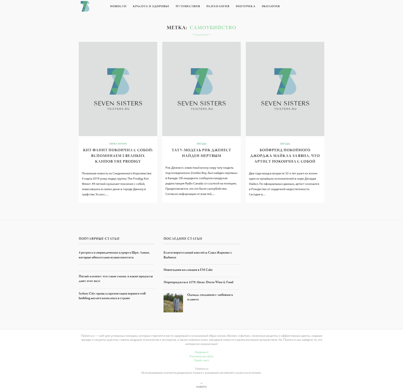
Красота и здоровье (151, 6)
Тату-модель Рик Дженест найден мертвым (201, 153)
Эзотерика (245, 6)
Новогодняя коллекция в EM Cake (188, 270)
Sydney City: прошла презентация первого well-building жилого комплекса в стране (113, 296)
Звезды (201, 143)
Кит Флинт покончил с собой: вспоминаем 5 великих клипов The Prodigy (118, 156)
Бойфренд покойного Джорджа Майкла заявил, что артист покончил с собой (285, 156)
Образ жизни (118, 143)
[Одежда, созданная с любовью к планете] (173, 295)
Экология (271, 6)
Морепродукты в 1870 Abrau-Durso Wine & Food (198, 282)
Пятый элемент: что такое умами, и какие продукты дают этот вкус (116, 279)
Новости (118, 6)
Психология (217, 6)
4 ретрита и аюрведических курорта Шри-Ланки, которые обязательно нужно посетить (114, 255)
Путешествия (188, 6)
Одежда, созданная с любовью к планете (210, 297)
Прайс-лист (201, 360)
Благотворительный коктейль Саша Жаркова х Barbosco (198, 255)
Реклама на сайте (201, 356)
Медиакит (201, 352)
